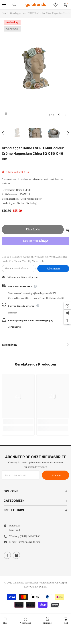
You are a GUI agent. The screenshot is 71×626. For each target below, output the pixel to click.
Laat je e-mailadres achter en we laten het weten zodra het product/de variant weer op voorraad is (34, 258)
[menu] (4, 4)
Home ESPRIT (24, 190)
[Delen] (66, 229)
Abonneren (53, 268)
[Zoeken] (14, 4)
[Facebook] (7, 555)
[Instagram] (16, 555)
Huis (4, 13)
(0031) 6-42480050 (30, 536)
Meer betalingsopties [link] (35, 247)
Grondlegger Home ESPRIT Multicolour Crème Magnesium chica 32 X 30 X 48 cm (33, 153)
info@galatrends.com (29, 542)
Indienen (56, 475)
